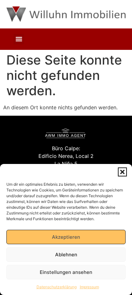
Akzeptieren (66, 237)
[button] (122, 172)
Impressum (89, 286)
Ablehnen (66, 255)
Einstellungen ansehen (66, 272)
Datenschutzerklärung (57, 286)
